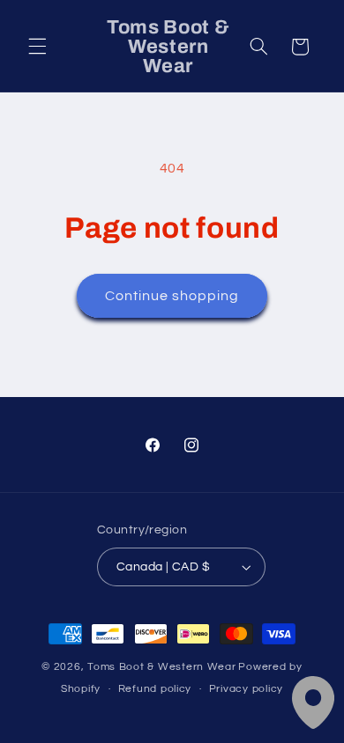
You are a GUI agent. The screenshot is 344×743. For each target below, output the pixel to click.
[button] (37, 46)
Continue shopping (172, 296)
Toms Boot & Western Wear (161, 667)
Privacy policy (246, 689)
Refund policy (155, 689)
